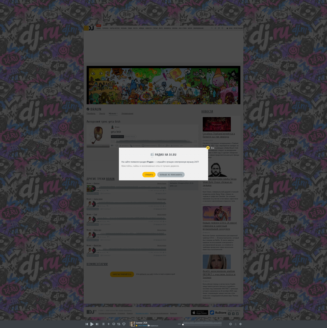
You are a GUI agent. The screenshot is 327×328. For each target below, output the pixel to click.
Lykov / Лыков (142, 325)
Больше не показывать (171, 175)
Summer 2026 (141, 322)
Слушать (149, 175)
